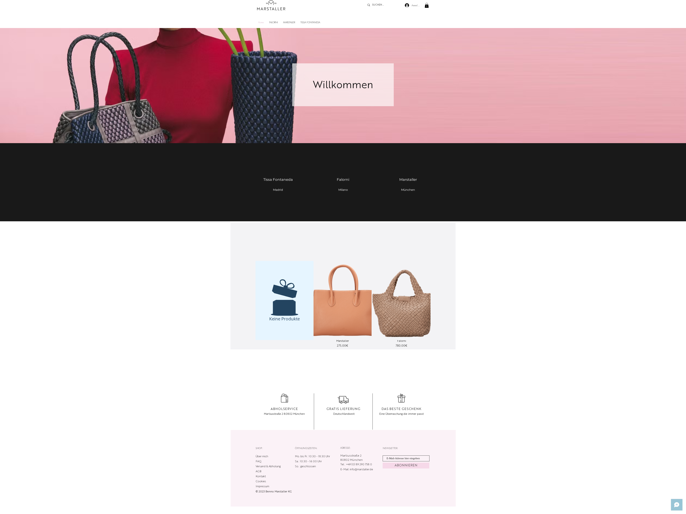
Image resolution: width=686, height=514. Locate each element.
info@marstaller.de (361, 469)
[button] (427, 5)
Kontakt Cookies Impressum (262, 481)
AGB (258, 471)
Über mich (262, 456)
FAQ (258, 461)
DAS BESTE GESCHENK (401, 409)
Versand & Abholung (268, 466)
